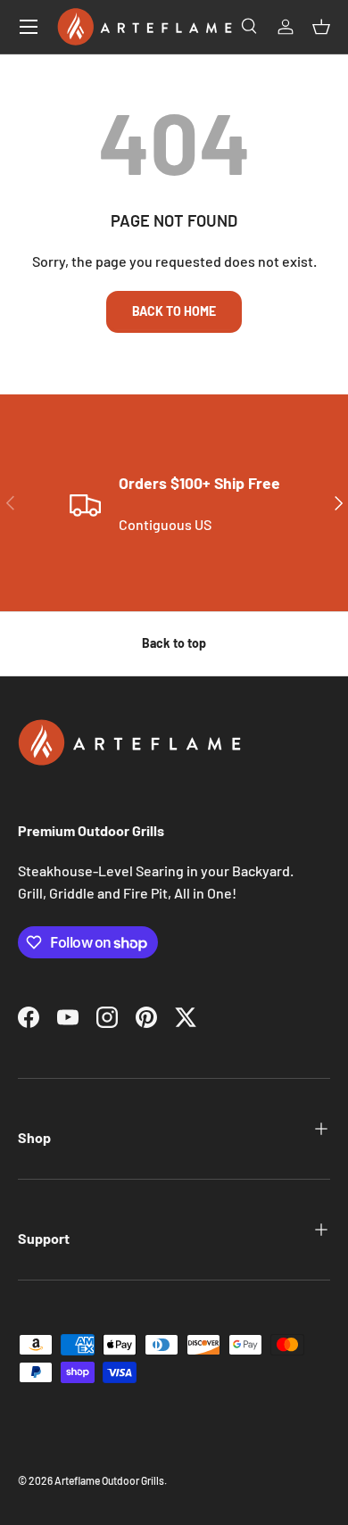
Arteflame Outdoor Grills (109, 1480)
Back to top (174, 643)
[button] (321, 27)
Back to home (174, 311)
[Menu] (28, 26)
